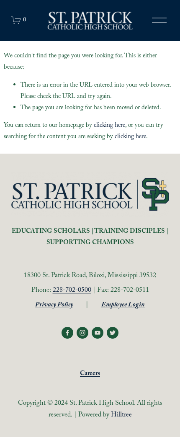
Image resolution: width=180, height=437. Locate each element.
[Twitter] (112, 333)
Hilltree (121, 415)
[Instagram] (82, 333)
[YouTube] (97, 333)
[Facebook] (67, 333)
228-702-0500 (72, 290)
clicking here (109, 126)
